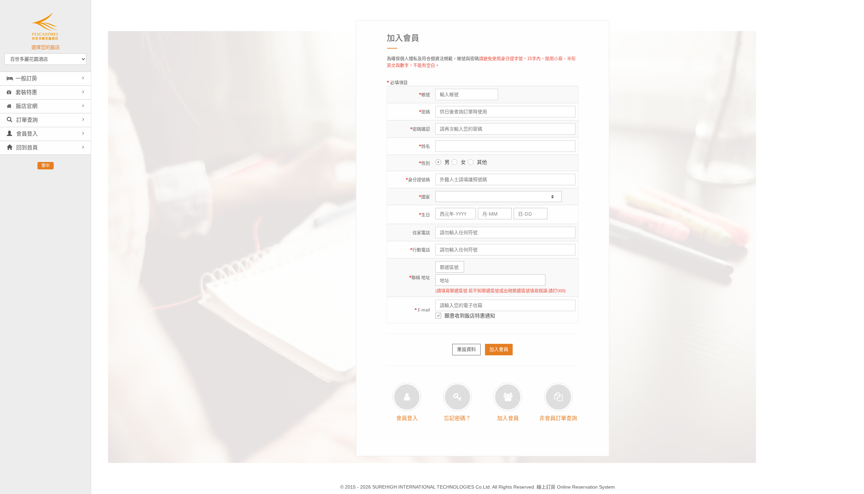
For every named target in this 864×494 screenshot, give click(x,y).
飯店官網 (26, 106)
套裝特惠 (25, 92)
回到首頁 (26, 147)
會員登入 (26, 134)
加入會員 (498, 349)
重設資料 (466, 349)
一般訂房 (26, 78)
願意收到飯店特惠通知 (469, 315)
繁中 (46, 165)
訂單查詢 (26, 120)
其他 (482, 162)
